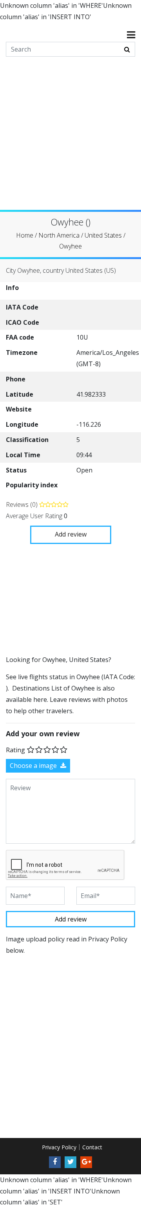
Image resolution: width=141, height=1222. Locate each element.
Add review (71, 534)
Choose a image (34, 765)
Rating (15, 750)
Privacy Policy (59, 1147)
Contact (92, 1147)
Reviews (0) (22, 504)
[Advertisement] (70, 139)
